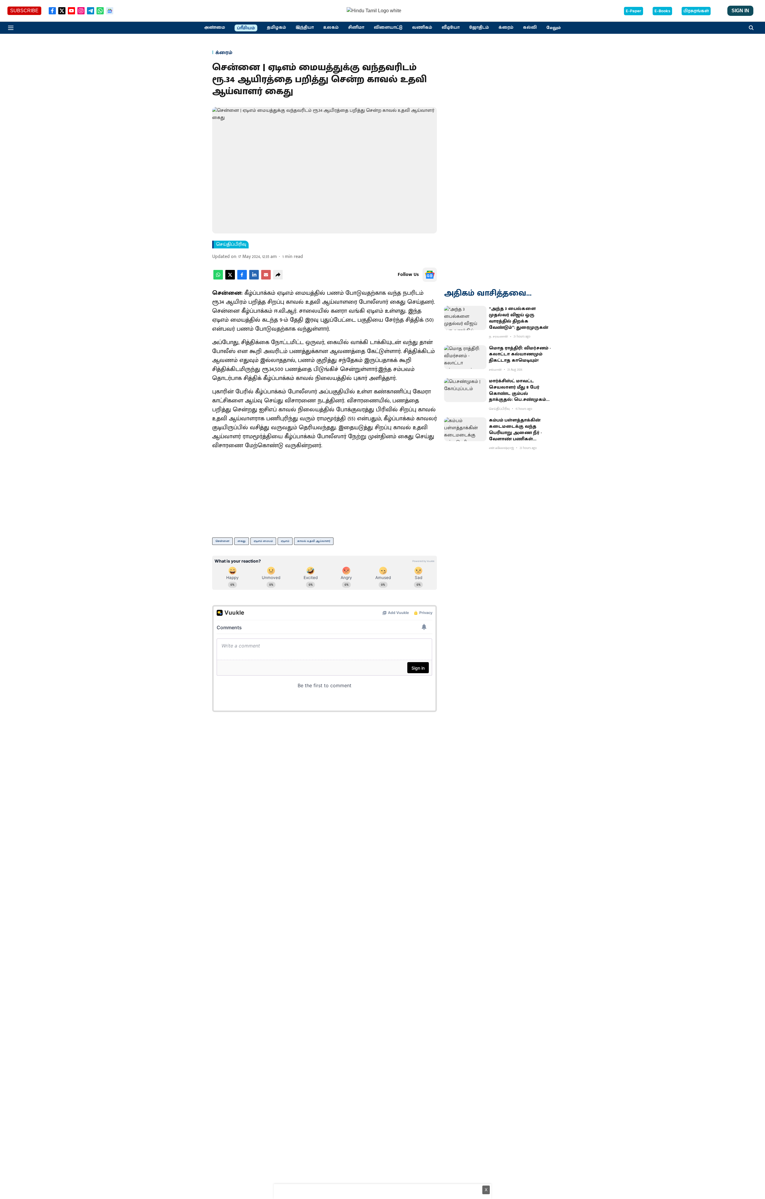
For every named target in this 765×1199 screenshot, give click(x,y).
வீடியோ (451, 27)
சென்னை (222, 541)
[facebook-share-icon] (242, 278)
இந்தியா (305, 27)
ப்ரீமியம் (246, 28)
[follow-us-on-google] (430, 275)
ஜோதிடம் (479, 27)
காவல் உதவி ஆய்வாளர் (313, 541)
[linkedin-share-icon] (254, 278)
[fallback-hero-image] (465, 318)
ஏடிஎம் (285, 541)
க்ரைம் (505, 27)
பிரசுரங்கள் (696, 11)
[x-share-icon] (230, 278)
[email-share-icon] (266, 278)
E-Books (662, 11)
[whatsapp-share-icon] (218, 278)
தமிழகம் (276, 27)
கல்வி (530, 27)
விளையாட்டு (388, 27)
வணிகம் (422, 27)
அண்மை (214, 27)
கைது (242, 541)
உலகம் (331, 27)
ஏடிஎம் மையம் (263, 541)
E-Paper (633, 11)
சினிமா (356, 27)
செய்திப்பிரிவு (231, 244)
